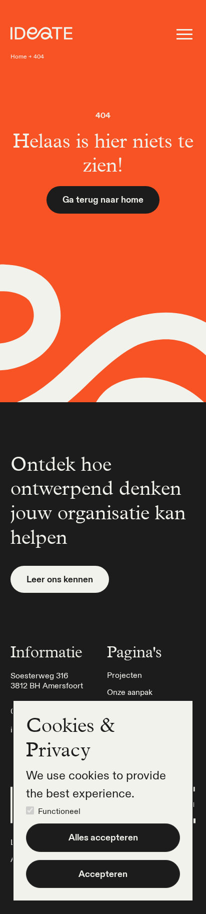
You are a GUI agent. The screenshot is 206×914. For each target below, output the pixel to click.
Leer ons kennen (59, 579)
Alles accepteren (103, 837)
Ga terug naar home (103, 199)
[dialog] (103, 800)
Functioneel (59, 810)
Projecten (124, 674)
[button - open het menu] (185, 34)
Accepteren (103, 873)
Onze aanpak (129, 691)
